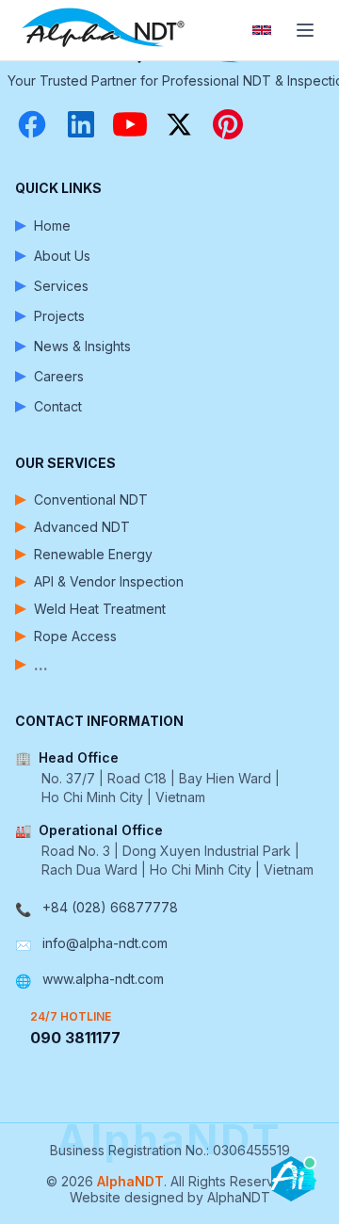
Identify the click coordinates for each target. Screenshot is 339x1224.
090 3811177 (75, 1037)
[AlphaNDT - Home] (105, 30)
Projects (59, 316)
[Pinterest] (228, 124)
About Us (62, 256)
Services (61, 286)
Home (52, 225)
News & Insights (82, 346)
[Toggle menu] (305, 30)
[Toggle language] (262, 30)
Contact (58, 406)
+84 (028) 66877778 (110, 907)
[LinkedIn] (81, 124)
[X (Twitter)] (179, 124)
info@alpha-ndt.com (105, 943)
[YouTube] (130, 124)
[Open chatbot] (293, 1178)
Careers (59, 376)
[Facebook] (32, 124)
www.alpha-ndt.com (103, 979)
